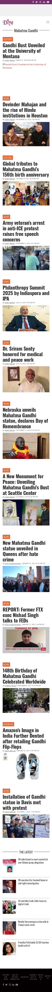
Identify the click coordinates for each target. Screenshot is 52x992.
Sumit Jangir (10, 60)
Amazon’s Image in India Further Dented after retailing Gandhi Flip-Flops (24, 738)
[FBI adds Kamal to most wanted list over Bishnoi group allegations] (9, 866)
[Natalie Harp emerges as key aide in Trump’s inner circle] (9, 928)
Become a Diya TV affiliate (33, 977)
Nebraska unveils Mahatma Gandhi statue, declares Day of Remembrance (25, 418)
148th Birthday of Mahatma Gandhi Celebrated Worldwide (24, 676)
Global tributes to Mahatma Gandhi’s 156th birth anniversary (26, 169)
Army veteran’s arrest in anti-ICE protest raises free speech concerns (24, 231)
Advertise (25, 977)
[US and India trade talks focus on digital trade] (9, 907)
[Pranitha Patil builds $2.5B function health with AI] (9, 949)
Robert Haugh (10, 686)
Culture (8, 39)
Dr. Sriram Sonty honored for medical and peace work (23, 354)
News (6, 98)
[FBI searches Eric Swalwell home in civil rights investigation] (9, 886)
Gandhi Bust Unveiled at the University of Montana (24, 50)
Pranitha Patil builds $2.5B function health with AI (33, 944)
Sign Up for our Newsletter (15, 977)
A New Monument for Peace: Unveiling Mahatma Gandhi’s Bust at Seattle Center (26, 484)
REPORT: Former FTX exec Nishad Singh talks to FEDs (23, 615)
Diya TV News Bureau (13, 564)
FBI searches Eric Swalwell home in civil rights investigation (32, 881)
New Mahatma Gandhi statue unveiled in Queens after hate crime (24, 551)
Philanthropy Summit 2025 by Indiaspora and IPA (26, 293)
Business (8, 724)
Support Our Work (6, 977)
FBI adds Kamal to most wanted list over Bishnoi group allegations (33, 861)
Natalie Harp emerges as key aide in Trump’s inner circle (33, 923)
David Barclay (10, 751)
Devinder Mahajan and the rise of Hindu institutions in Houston (25, 109)
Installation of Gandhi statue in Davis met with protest (24, 802)
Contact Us (48, 977)
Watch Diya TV (40, 977)
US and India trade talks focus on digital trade (32, 902)
